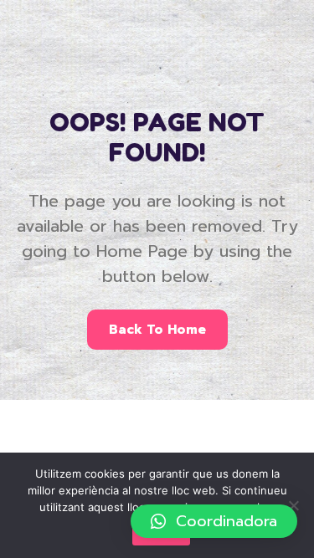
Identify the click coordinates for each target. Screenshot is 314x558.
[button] (214, 521)
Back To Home (157, 329)
